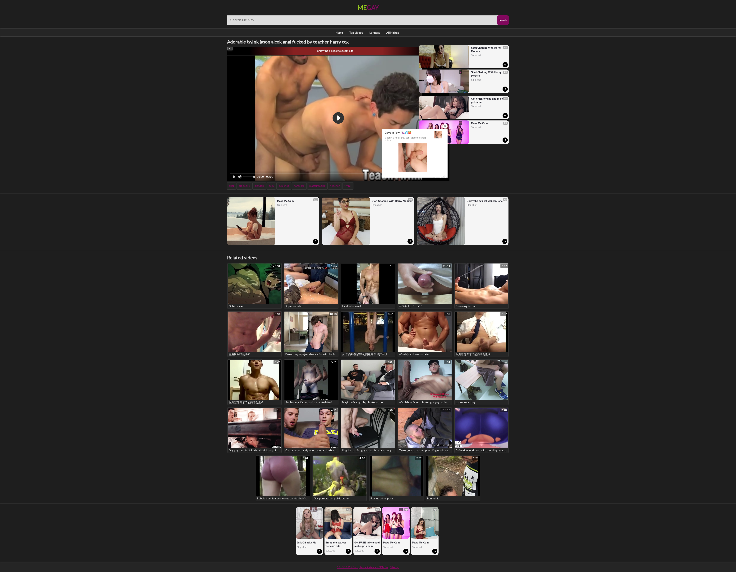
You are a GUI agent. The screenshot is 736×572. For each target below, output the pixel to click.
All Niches (392, 32)
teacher (335, 185)
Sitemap (394, 567)
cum (271, 185)
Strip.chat (476, 55)
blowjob (259, 185)
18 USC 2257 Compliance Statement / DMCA (362, 567)
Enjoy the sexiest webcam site (335, 50)
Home (339, 32)
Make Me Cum (479, 123)
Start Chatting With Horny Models (486, 49)
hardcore (299, 185)
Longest (374, 32)
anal (231, 185)
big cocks (244, 185)
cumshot (283, 185)
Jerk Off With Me (306, 542)
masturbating (317, 185)
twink (347, 185)
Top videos (356, 32)
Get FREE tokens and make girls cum (487, 100)
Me (368, 7)
